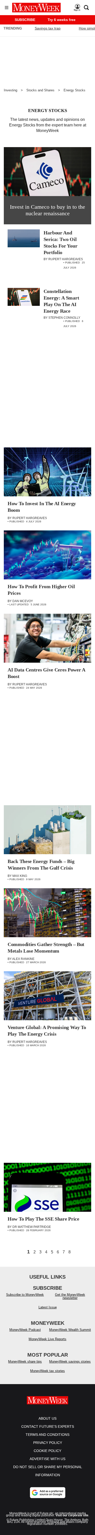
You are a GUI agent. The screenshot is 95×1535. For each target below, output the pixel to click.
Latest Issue (48, 1307)
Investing (10, 90)
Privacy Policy (47, 1443)
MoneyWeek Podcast (25, 1330)
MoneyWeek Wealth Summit (70, 1330)
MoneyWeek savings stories (70, 1361)
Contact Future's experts (47, 1426)
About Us (47, 1418)
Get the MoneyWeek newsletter (70, 1296)
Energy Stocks (74, 90)
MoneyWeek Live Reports (47, 1339)
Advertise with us (47, 1459)
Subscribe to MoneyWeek (25, 1295)
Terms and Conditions (47, 1435)
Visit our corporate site (71, 1515)
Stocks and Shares (40, 90)
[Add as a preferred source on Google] (47, 1492)
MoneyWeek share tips (25, 1361)
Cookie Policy (47, 1451)
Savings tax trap (48, 28)
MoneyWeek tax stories (47, 1371)
